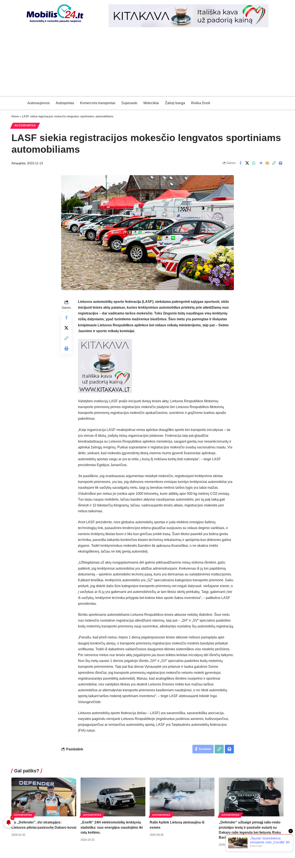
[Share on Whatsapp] (254, 163)
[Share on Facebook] (240, 163)
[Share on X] (247, 163)
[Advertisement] (147, 64)
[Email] (267, 163)
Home (15, 116)
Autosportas (25, 125)
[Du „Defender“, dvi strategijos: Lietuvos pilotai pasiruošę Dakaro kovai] (43, 797)
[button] (274, 163)
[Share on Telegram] (260, 163)
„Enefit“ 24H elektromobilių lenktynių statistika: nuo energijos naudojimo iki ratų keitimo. (112, 827)
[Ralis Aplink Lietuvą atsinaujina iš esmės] (182, 797)
